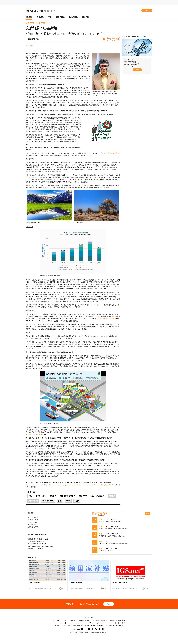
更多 (147, 513)
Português (97, 623)
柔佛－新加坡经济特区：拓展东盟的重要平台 (40, 546)
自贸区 (76, 501)
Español (69, 623)
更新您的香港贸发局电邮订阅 (117, 620)
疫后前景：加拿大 (33, 524)
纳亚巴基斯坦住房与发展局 (107, 319)
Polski (89, 623)
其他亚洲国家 (33, 501)
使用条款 (57, 625)
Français (76, 623)
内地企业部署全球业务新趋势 (36, 541)
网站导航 (87, 625)
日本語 (123, 623)
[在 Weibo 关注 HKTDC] (92, 629)
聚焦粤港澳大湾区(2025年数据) (136, 36)
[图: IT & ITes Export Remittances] (73, 251)
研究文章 (30, 23)
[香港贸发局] (89, 617)
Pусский (104, 623)
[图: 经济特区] (73, 396)
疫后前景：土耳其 (33, 527)
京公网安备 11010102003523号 (114, 625)
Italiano (83, 623)
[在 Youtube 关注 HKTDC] (99, 629)
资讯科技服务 (41, 496)
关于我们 (64, 620)
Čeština (55, 623)
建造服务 (53, 496)
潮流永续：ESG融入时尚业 (35, 548)
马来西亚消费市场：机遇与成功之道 (38, 539)
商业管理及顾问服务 (67, 496)
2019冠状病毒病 (48, 501)
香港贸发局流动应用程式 (84, 620)
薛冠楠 (30, 46)
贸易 (60, 501)
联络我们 (72, 620)
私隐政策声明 (66, 625)
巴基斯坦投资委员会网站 (35, 434)
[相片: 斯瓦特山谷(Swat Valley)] (49, 205)
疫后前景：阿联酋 (33, 520)
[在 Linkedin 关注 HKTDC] (89, 629)
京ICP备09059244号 (98, 625)
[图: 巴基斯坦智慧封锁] (101, 131)
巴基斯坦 (112, 496)
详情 (137, 70)
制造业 (68, 501)
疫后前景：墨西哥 (33, 517)
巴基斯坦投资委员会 (113, 153)
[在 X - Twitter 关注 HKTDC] (85, 629)
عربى (111, 623)
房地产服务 (83, 496)
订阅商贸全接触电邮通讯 (100, 620)
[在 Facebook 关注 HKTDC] (82, 629)
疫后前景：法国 (32, 522)
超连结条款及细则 (78, 625)
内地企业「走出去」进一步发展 (37, 544)
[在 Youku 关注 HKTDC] (103, 629)
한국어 (117, 623)
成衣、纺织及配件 (98, 496)
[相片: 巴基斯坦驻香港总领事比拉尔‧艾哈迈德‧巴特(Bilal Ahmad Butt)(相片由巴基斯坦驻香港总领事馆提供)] (106, 71)
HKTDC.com (56, 620)
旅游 (30, 496)
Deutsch (62, 623)
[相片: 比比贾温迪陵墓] (96, 205)
